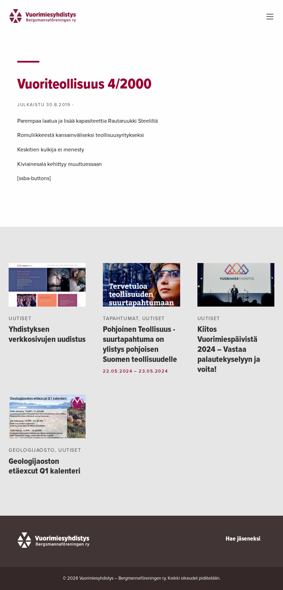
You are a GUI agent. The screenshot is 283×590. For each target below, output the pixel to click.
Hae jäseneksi (243, 539)
